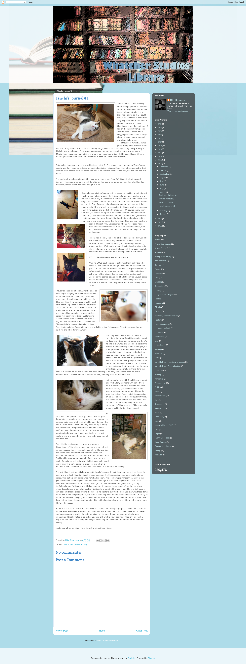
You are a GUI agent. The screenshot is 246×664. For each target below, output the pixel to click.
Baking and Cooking (163, 257)
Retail (157, 413)
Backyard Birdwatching (168, 195)
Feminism (159, 303)
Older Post (142, 630)
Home (102, 630)
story (157, 421)
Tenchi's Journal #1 (167, 206)
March (163, 192)
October (163, 170)
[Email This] (97, 540)
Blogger (151, 658)
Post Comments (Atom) (107, 640)
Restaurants (160, 404)
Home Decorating (162, 324)
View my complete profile (177, 111)
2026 (160, 124)
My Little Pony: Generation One (168, 366)
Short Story (159, 417)
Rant (156, 400)
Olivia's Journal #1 (166, 199)
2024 (160, 131)
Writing (84, 544)
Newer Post (62, 630)
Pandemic (159, 379)
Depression (159, 286)
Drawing (158, 290)
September (164, 174)
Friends (158, 307)
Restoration (159, 408)
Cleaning (158, 282)
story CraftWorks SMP (164, 425)
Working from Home (163, 446)
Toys (157, 429)
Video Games (160, 442)
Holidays (158, 320)
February (164, 211)
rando (157, 391)
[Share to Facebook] (105, 540)
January (163, 214)
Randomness (74, 544)
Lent (156, 341)
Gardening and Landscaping (166, 316)
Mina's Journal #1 (166, 202)
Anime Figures (161, 248)
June (162, 185)
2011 (160, 226)
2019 (160, 145)
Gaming (158, 311)
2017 (160, 153)
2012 (160, 222)
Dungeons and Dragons (164, 294)
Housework (159, 332)
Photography (160, 383)
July (162, 181)
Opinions (158, 370)
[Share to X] (103, 540)
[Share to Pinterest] (108, 540)
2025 (160, 128)
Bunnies (158, 265)
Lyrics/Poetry (160, 345)
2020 (160, 142)
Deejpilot (132, 658)
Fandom (158, 299)
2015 (160, 160)
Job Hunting (159, 337)
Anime (157, 240)
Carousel (158, 273)
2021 (160, 138)
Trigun (157, 434)
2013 (160, 219)
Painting (158, 375)
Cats (65, 544)
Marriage (158, 349)
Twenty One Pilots (162, 438)
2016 (160, 156)
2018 (160, 149)
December (164, 167)
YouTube (158, 455)
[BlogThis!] (100, 540)
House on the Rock (162, 328)
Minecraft (158, 353)
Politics (158, 387)
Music (157, 358)
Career (157, 269)
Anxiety (158, 252)
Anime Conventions (163, 244)
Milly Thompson (177, 100)
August (163, 178)
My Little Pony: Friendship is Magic (169, 362)
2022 (160, 135)
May (162, 188)
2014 (160, 164)
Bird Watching (160, 261)
